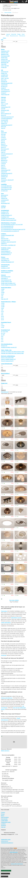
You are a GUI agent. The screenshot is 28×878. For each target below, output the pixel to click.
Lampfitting (4, 184)
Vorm (2, 193)
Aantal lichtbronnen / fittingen (8, 301)
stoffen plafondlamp (6, 622)
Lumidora (3, 823)
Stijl (2, 70)
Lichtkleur (3, 233)
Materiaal (3, 97)
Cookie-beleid (4, 820)
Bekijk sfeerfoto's (5, 750)
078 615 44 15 (4, 841)
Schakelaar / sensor (6, 247)
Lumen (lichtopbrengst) (6, 363)
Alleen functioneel (4, 876)
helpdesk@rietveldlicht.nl (7, 842)
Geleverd (3, 275)
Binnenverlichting (8, 12)
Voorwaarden (4, 818)
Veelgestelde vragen (6, 822)
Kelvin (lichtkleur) (5, 373)
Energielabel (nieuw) (6, 322)
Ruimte (3, 49)
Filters (4, 38)
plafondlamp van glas (16, 617)
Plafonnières (4, 611)
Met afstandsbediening (7, 344)
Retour (2, 815)
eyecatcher (3, 655)
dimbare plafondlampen (6, 697)
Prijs (2, 39)
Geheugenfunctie (5, 264)
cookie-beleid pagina (14, 852)
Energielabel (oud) (5, 330)
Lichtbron (3, 206)
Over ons (3, 827)
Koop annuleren (5, 817)
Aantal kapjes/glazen (6, 287)
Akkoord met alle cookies (6, 870)
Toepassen (3, 46)
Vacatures (3, 825)
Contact (3, 812)
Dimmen (3, 257)
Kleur (2, 131)
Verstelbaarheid (5, 210)
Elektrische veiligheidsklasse (8, 356)
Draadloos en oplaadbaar (7, 270)
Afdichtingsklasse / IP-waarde (8, 222)
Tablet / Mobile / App (6, 350)
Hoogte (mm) (4, 383)
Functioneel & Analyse (5, 873)
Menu (4, 1)
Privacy (3, 814)
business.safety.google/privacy (17, 863)
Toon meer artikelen (14, 600)
